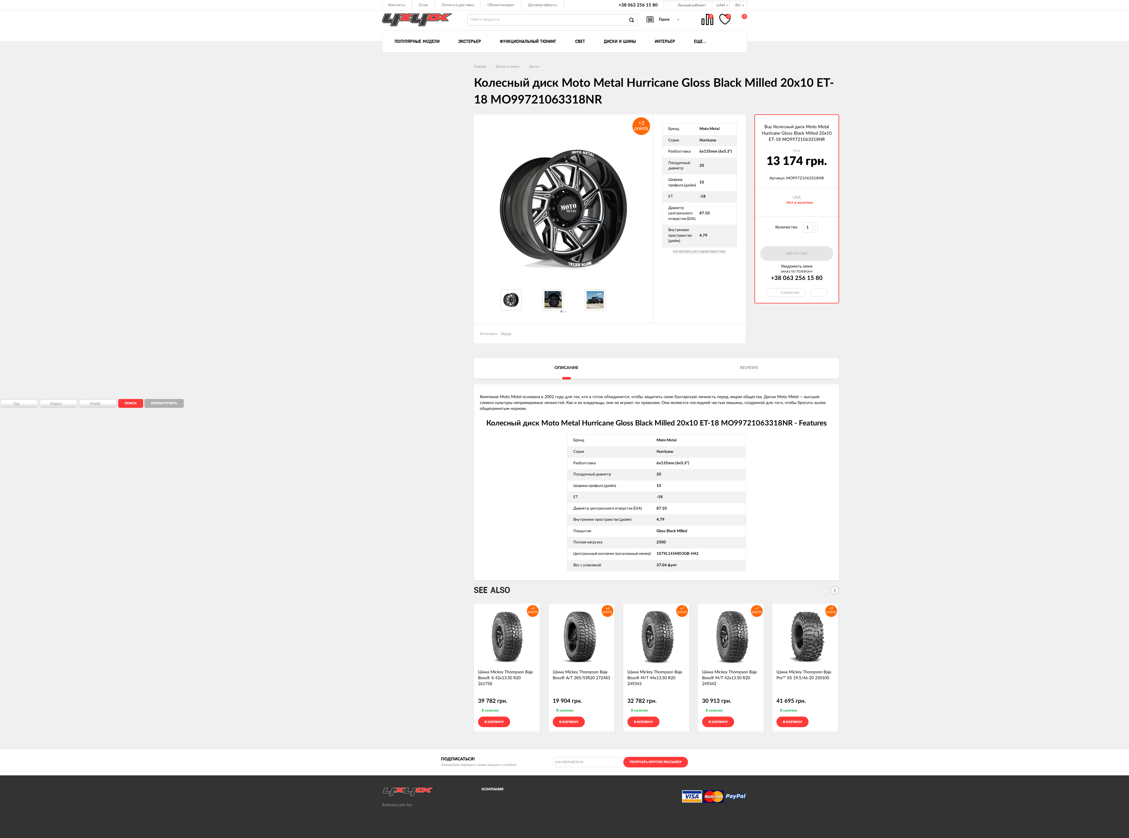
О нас (423, 5)
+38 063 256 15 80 (638, 5)
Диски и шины (508, 66)
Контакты (396, 5)
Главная (480, 66)
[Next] (834, 590)
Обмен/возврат (501, 5)
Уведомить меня (796, 266)
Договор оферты (542, 5)
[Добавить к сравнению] (533, 722)
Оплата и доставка (458, 5)
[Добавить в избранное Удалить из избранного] (819, 292)
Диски (534, 66)
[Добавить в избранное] (524, 722)
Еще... (700, 41)
